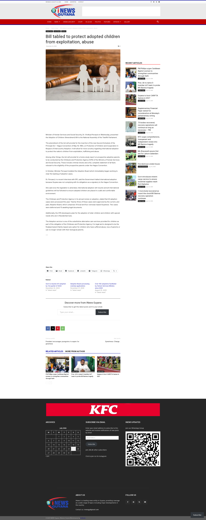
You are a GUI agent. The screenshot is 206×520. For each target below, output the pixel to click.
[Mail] (154, 1)
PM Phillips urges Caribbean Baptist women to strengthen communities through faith (57, 376)
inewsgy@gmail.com (91, 510)
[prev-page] (47, 382)
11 (73, 441)
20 (48, 449)
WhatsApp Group (138, 428)
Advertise (73, 2)
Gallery (127, 22)
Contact (81, 2)
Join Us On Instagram (98, 456)
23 (64, 449)
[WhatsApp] (63, 328)
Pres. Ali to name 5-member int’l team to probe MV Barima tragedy (149, 85)
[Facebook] (151, 1)
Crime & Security (69, 22)
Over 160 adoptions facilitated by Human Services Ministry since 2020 (105, 286)
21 (54, 449)
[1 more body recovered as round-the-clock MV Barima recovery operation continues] (131, 195)
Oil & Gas (89, 22)
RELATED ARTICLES (54, 351)
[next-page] (50, 382)
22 (59, 449)
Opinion (116, 22)
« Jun (47, 456)
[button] (157, 22)
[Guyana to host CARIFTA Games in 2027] (108, 364)
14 (54, 445)
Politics (98, 22)
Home (66, 2)
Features (107, 22)
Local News (57, 31)
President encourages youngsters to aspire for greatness (62, 343)
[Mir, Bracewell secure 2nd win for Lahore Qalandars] (131, 155)
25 (73, 449)
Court (80, 22)
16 (64, 445)
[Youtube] (159, 1)
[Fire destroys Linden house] (131, 168)
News (56, 22)
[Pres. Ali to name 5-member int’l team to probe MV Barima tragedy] (83, 364)
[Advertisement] (121, 11)
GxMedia (83, 518)
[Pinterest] (58, 328)
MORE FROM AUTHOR (75, 351)
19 (78, 445)
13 (48, 445)
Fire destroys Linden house (149, 164)
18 (73, 445)
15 (59, 445)
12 (78, 441)
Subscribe (102, 312)
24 (69, 449)
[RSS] (156, 1)
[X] (53, 328)
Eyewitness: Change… (112, 341)
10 (69, 441)
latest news (54, 28)
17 (69, 445)
